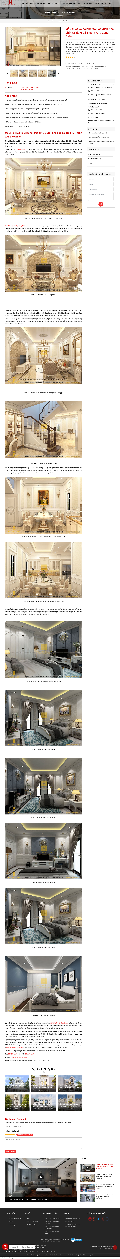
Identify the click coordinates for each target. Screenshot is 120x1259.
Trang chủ (24, 3)
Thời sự (29, 1218)
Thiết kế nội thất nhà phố (78, 64)
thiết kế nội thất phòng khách (94, 64)
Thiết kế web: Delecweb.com (107, 1248)
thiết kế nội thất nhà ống (87, 66)
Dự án (42, 3)
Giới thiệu (34, 3)
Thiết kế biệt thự (54, 3)
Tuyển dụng (12, 1225)
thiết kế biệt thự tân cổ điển (15, 1047)
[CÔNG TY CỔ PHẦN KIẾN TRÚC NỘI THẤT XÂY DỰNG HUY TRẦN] (10, 3)
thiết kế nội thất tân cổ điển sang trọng (93, 69)
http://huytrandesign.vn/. (20, 1057)
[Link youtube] (103, 1219)
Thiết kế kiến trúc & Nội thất (73, 1218)
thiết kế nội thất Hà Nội (101, 66)
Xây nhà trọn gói (69, 1221)
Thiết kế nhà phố (69, 3)
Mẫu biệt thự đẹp (31, 1225)
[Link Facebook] (107, 1219)
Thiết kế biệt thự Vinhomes (52, 1218)
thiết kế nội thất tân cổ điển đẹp (74, 69)
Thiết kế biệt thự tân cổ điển (58, 1255)
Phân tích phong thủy (32, 1221)
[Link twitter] (98, 1219)
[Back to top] (115, 1247)
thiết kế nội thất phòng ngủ (73, 66)
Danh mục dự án (50, 1213)
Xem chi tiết (17, 1084)
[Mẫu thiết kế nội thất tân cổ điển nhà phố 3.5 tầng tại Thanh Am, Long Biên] (33, 46)
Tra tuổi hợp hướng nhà (86, 1255)
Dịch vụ (89, 3)
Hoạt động (11, 1213)
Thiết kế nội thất (72, 1255)
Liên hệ (104, 3)
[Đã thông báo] (76, 1241)
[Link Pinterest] (90, 1219)
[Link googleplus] (94, 1219)
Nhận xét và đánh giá (12, 1131)
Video (97, 3)
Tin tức (81, 3)
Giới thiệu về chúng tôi (15, 1218)
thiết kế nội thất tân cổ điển (59, 1023)
